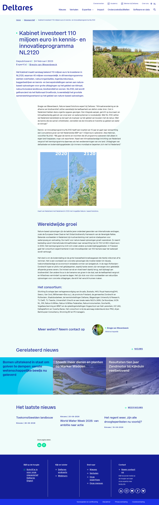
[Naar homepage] (18, 7)
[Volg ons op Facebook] (137, 490)
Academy (113, 3)
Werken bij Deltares (131, 3)
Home (18, 20)
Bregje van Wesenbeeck (43, 65)
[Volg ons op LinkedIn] (121, 490)
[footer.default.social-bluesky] (143, 490)
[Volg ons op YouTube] (132, 490)
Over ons (145, 3)
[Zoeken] (154, 9)
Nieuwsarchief (29, 20)
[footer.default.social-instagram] (126, 490)
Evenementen (98, 3)
